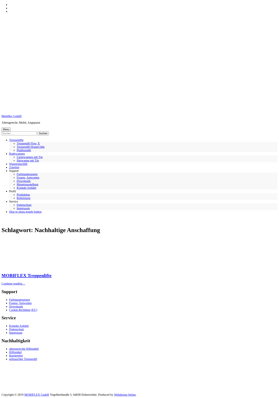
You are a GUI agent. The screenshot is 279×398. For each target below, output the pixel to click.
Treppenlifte (16, 140)
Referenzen (23, 198)
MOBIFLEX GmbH (36, 394)
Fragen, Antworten (28, 177)
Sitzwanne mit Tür (28, 160)
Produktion (23, 194)
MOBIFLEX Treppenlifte (27, 275)
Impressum (23, 208)
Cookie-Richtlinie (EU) (23, 310)
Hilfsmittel (15, 352)
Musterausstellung (27, 184)
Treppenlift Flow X (28, 143)
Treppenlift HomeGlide (31, 146)
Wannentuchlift (18, 164)
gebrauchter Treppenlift (23, 359)
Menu (6, 129)
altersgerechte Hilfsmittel (24, 348)
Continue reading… (13, 283)
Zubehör (14, 167)
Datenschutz (24, 204)
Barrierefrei (16, 355)
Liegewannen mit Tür (30, 157)
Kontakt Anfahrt (26, 187)
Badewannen (17, 153)
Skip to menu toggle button (25, 211)
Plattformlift (24, 150)
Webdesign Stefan (125, 394)
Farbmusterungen (27, 174)
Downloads (24, 181)
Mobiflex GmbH (12, 116)
